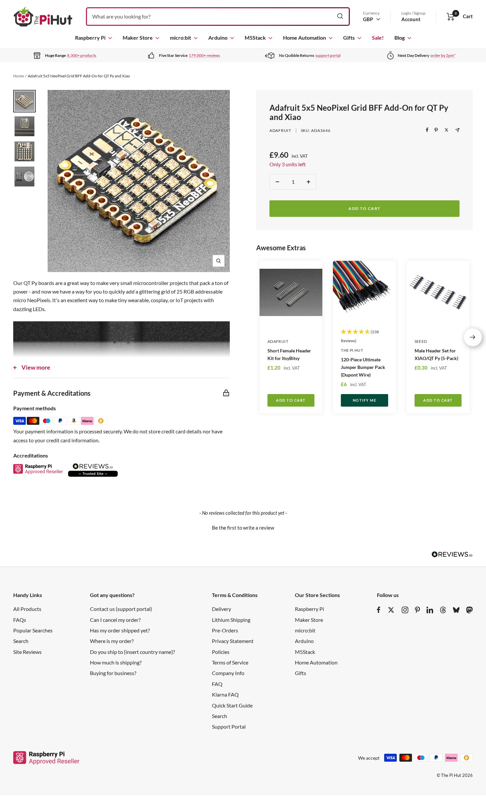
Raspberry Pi (90, 37)
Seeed (421, 341)
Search (20, 641)
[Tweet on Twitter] (446, 130)
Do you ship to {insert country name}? (132, 652)
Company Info (228, 673)
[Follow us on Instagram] (405, 610)
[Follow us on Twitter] (391, 610)
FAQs (19, 620)
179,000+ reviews (204, 55)
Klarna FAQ (225, 694)
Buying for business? (113, 673)
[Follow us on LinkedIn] (429, 610)
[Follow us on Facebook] (379, 610)
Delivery (221, 609)
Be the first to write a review (243, 528)
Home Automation (304, 37)
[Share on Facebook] (427, 130)
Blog (399, 37)
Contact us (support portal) (121, 609)
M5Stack (255, 37)
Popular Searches (33, 630)
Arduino (217, 37)
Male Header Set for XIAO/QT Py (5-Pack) (436, 354)
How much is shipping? (116, 662)
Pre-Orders (225, 630)
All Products (27, 609)
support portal (328, 55)
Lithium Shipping (231, 620)
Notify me (365, 400)
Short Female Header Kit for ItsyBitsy (289, 354)
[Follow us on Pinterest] (417, 610)
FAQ (217, 684)
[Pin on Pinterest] (436, 130)
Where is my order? (112, 641)
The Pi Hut (352, 350)
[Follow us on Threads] (443, 610)
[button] (243, 527)
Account (411, 19)
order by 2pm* (443, 55)
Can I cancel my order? (115, 620)
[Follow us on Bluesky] (456, 610)
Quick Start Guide (232, 705)
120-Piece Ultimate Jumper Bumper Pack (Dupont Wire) (363, 367)
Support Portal (229, 726)
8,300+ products (81, 55)
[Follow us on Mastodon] (469, 610)
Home (18, 75)
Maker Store (138, 37)
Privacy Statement (233, 641)
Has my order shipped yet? (120, 630)
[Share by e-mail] (457, 130)
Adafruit (280, 130)
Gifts (349, 37)
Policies (220, 652)
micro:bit (180, 37)
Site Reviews (27, 652)
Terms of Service (230, 662)
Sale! (378, 37)
